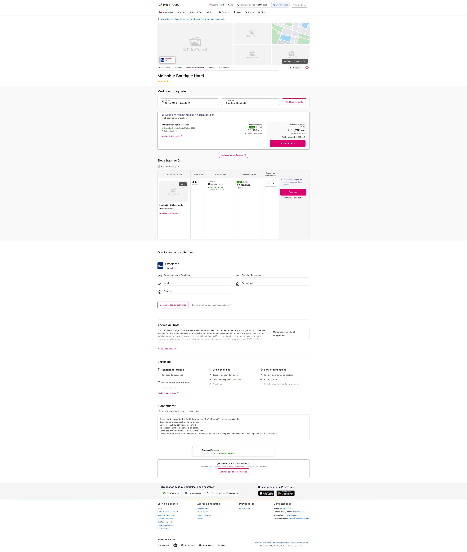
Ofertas (264, 12)
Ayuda (230, 5)
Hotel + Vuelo (197, 12)
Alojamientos (167, 12)
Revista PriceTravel (204, 515)
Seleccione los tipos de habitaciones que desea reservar (292, 182)
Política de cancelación (299, 542)
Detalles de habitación (171, 136)
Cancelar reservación (165, 525)
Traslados (225, 12)
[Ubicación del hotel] (291, 33)
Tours (212, 12)
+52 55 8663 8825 (290, 515)
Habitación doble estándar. (171, 205)
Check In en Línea (163, 529)
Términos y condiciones (262, 542)
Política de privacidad (281, 542)
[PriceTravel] (170, 4)
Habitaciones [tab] (164, 68)
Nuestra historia (203, 508)
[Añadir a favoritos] (307, 68)
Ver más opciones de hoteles (233, 472)
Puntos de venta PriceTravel (167, 512)
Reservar (293, 192)
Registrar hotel (244, 508)
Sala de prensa (202, 512)
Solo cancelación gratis (170, 166)
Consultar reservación (165, 518)
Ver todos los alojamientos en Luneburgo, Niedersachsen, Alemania (193, 19)
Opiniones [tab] (178, 68)
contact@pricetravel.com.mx (299, 518)
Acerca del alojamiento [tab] (195, 68)
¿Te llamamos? (282, 5)
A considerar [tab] (224, 68)
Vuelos (182, 12)
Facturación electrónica (166, 515)
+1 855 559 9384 (298, 512)
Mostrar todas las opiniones (173, 305)
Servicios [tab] (211, 68)
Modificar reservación (165, 522)
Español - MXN (218, 5)
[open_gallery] (195, 44)
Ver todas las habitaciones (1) (233, 155)
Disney (251, 12)
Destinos (200, 518)
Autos (239, 12)
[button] (189, 101)
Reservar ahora (288, 143)
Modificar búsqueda (294, 102)
